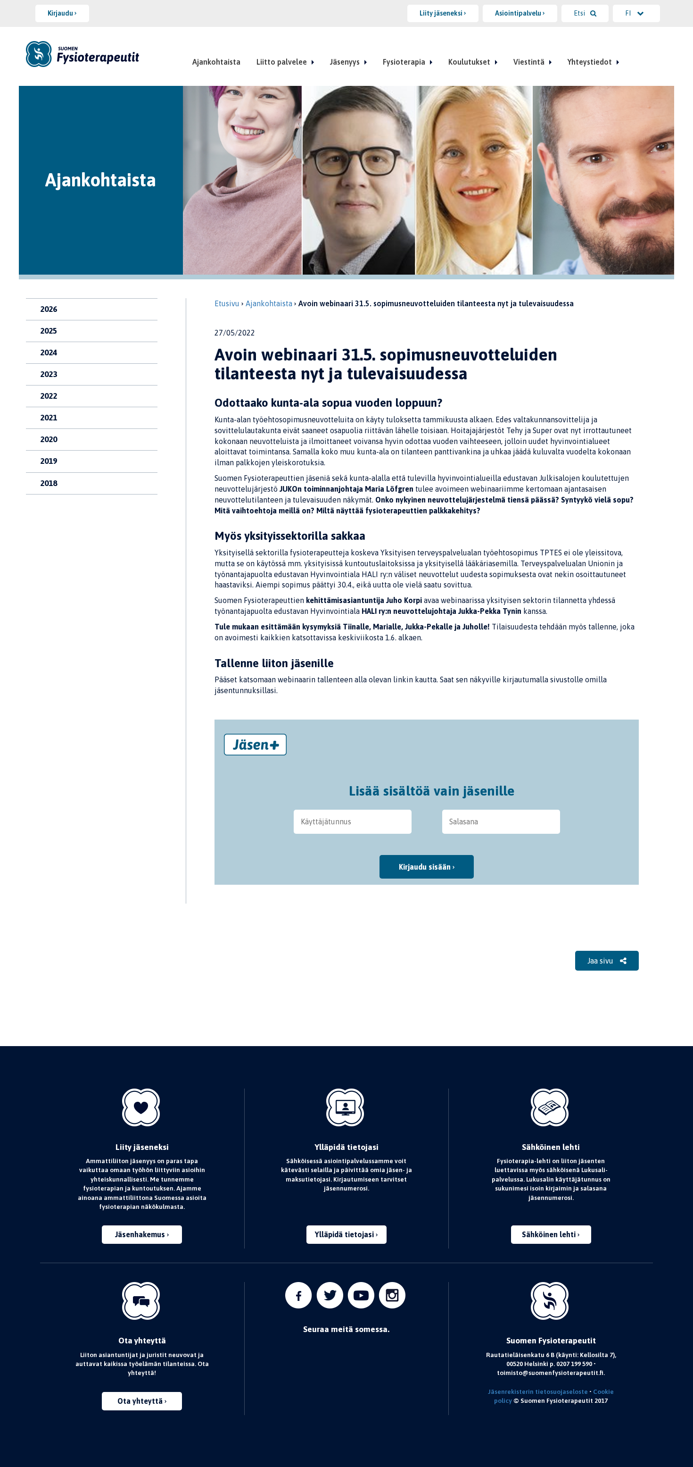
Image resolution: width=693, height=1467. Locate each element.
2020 (48, 439)
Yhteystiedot (590, 62)
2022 (48, 396)
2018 (48, 483)
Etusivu (226, 303)
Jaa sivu (601, 960)
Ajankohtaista (216, 62)
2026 (48, 309)
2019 (48, 461)
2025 (48, 330)
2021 (48, 417)
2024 (48, 352)
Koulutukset (469, 62)
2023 (48, 374)
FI (628, 13)
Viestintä (528, 62)
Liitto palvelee (281, 62)
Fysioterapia (404, 62)
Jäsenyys (345, 62)
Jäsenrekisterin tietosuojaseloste (538, 1391)
